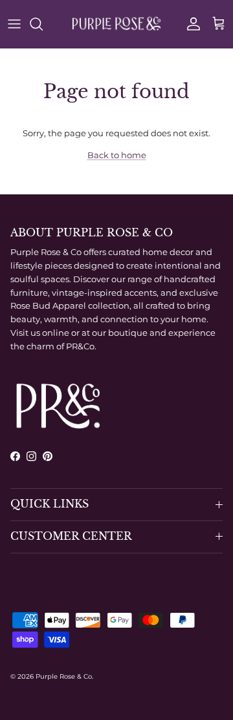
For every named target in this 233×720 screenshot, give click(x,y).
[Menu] (14, 24)
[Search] (42, 24)
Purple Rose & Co (64, 676)
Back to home (116, 155)
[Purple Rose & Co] (116, 23)
